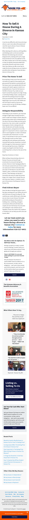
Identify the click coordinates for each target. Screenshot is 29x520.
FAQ (14, 494)
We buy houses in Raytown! (11, 482)
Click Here (14, 517)
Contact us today (16, 226)
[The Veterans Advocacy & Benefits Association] (14, 297)
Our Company (21, 1)
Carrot (24, 509)
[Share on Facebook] (3, 235)
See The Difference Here (14, 397)
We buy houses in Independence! (12, 475)
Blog (22, 496)
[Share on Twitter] (6, 235)
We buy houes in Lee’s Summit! (12, 480)
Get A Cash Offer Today (10, 1)
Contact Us (21, 492)
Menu (25, 16)
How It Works (8, 494)
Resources (8, 496)
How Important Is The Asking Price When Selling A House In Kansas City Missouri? (14, 451)
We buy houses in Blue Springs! (12, 477)
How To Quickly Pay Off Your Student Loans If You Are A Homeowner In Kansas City (14, 462)
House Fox (7, 39)
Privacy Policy (16, 496)
